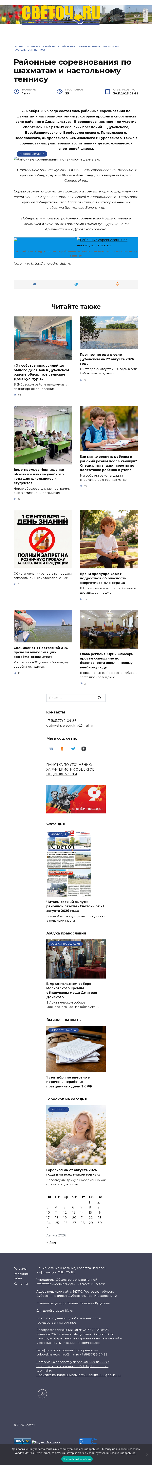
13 (73, 1212)
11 (56, 1212)
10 (48, 1212)
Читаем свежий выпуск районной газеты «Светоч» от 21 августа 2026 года (75, 906)
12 (65, 1212)
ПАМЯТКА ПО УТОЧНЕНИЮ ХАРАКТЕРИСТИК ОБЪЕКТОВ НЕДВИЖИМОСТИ (70, 769)
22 (91, 1218)
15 (90, 1212)
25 (57, 1223)
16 (99, 1212)
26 (65, 1223)
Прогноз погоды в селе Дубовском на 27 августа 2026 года (107, 359)
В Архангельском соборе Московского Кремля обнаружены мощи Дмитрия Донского (71, 990)
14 (82, 1212)
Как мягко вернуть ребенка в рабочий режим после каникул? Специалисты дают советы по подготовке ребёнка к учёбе (108, 463)
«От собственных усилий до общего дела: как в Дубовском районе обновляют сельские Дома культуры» (41, 372)
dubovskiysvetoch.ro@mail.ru (69, 725)
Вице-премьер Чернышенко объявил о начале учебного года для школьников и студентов (39, 476)
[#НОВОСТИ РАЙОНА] (76, 1070)
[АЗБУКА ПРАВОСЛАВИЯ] (76, 976)
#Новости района (32, 154)
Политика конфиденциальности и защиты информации (78, 1375)
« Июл (51, 1242)
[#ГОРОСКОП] (76, 1162)
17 (48, 1218)
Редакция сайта (21, 1276)
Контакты (21, 1283)
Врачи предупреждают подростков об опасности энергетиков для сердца (103, 578)
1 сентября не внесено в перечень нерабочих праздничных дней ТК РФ (69, 1082)
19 (65, 1218)
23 (100, 1218)
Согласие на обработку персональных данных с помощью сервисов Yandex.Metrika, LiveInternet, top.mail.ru (72, 1366)
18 (57, 1218)
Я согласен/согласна (77, 1459)
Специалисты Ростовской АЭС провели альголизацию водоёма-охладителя (41, 652)
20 (74, 1218)
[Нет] (147, 1454)
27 (74, 1223)
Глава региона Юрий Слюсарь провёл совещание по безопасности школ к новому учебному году (106, 660)
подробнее (92, 1449)
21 (82, 1218)
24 (48, 1223)
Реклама (20, 1268)
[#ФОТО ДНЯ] (69, 894)
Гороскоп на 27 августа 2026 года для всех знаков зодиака (73, 1172)
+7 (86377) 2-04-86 (61, 721)
